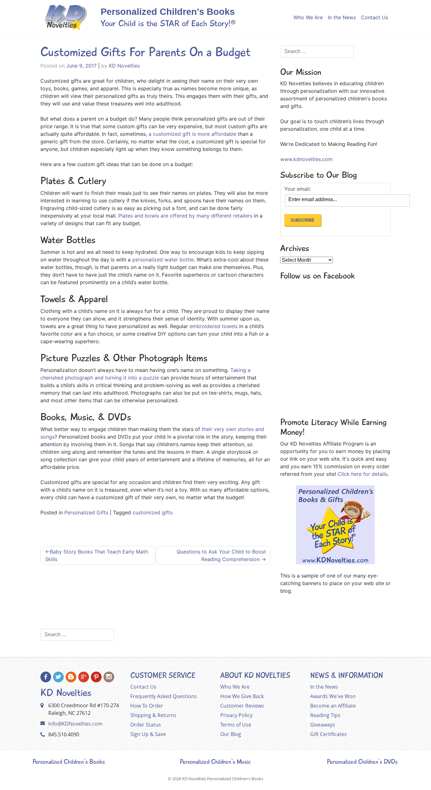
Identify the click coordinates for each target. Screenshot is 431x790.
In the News (342, 17)
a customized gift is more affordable (192, 134)
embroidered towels (214, 326)
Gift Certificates (328, 734)
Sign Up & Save (148, 734)
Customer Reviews (242, 705)
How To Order (146, 705)
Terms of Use (235, 724)
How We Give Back (242, 696)
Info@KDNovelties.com (75, 723)
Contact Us (374, 17)
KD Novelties (124, 66)
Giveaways (322, 724)
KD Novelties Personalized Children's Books (222, 778)
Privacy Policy (236, 715)
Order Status (145, 724)
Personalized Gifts (86, 512)
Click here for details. (363, 474)
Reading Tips (325, 715)
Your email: (297, 189)
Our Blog (230, 734)
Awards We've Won (333, 696)
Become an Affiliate (333, 705)
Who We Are (308, 17)
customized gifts (153, 512)
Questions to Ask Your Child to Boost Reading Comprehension (221, 555)
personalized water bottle (163, 259)
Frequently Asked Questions (163, 696)
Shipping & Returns (153, 715)
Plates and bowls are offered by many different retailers (185, 215)
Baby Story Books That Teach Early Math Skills (96, 555)
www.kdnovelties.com (306, 159)
